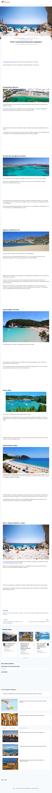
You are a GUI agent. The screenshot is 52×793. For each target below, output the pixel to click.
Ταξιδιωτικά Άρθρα (21, 38)
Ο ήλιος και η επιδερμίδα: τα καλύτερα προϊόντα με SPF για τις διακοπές (32, 715)
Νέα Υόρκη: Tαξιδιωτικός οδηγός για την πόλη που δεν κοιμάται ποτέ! (32, 732)
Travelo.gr (18, 44)
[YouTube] (6, 780)
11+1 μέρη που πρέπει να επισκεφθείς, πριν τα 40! (38, 620)
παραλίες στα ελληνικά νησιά (10, 61)
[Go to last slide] (4, 644)
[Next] (48, 644)
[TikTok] (4, 780)
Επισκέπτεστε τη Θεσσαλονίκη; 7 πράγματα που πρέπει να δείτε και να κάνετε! (25, 646)
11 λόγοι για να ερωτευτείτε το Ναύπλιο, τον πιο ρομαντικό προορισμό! (13, 621)
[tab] (4, 728)
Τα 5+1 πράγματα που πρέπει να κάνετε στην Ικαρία (9, 645)
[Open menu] (50, 2)
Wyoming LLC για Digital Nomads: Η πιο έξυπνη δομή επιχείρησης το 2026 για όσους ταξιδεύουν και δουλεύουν (22, 693)
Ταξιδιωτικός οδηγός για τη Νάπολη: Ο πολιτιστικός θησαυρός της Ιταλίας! (33, 746)
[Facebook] (2, 780)
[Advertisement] (26, 54)
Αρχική (15, 38)
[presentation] (9, 636)
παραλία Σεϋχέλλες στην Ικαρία (10, 561)
